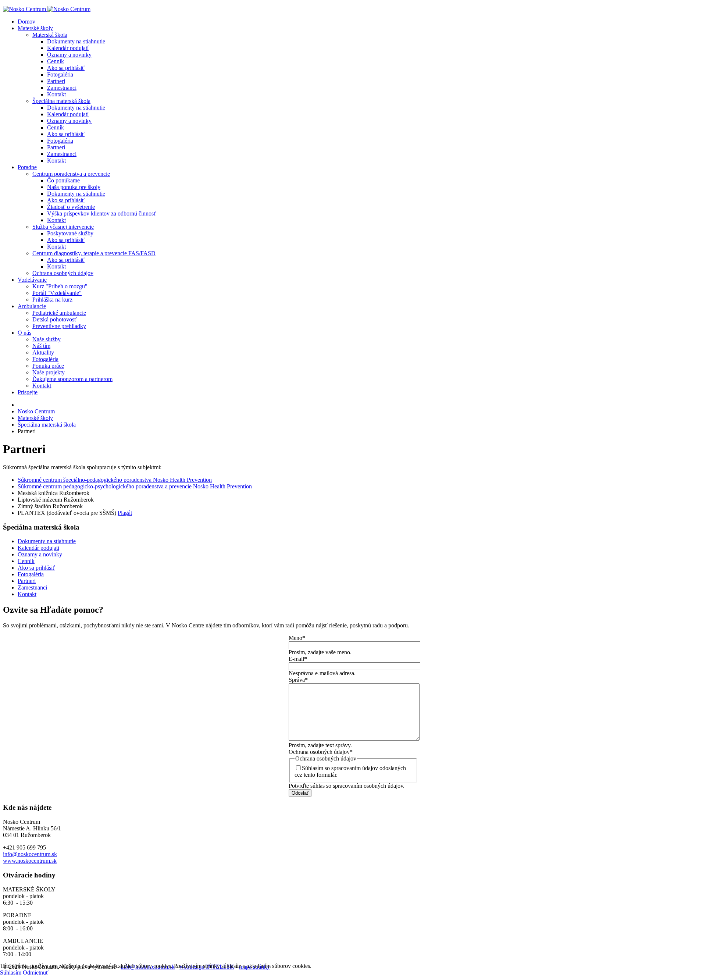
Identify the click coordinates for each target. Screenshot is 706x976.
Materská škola (49, 35)
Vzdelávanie (32, 280)
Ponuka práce (48, 366)
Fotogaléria (60, 74)
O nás (24, 333)
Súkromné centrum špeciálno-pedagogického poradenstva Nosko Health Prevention (115, 480)
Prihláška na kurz (52, 299)
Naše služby (46, 339)
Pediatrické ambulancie (59, 313)
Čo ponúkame (63, 180)
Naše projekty (48, 372)
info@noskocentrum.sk (30, 854)
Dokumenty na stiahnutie (76, 41)
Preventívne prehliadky (59, 326)
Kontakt (56, 94)
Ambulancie (32, 306)
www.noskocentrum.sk (30, 861)
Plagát (125, 513)
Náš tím (41, 346)
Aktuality (43, 352)
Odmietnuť (36, 972)
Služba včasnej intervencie (63, 227)
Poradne (27, 167)
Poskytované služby (70, 233)
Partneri (56, 81)
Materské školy (35, 28)
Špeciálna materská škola (61, 101)
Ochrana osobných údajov (62, 273)
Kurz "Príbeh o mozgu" (60, 286)
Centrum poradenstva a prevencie (71, 174)
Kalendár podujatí (68, 48)
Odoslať (300, 793)
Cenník (55, 61)
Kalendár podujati (38, 548)
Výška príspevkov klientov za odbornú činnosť (101, 213)
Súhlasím (10, 972)
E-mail (298, 659)
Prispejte (28, 392)
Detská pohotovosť (54, 319)
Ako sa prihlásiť (66, 68)
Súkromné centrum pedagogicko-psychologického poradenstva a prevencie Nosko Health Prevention (135, 486)
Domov (26, 21)
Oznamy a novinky (69, 54)
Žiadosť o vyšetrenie (71, 207)
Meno (297, 638)
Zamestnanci (61, 88)
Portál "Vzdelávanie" (57, 293)
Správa (298, 680)
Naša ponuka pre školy (73, 187)
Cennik (26, 561)
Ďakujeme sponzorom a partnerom (72, 379)
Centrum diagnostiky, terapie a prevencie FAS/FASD (94, 253)
